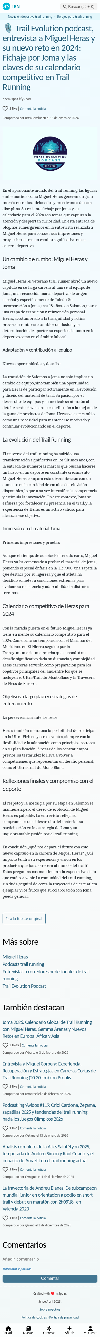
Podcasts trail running (23, 964)
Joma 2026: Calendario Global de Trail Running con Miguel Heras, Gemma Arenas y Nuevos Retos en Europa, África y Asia (47, 1029)
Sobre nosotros (50, 1309)
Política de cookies (34, 1317)
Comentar (50, 1278)
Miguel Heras (15, 957)
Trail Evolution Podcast (24, 986)
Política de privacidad (63, 1317)
